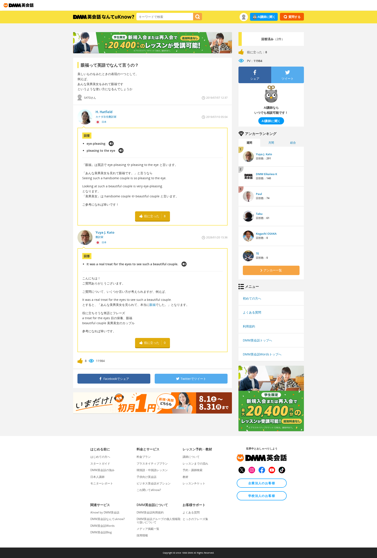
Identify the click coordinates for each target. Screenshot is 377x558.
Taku (259, 214)
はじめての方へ (100, 457)
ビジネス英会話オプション (154, 483)
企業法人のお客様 (261, 483)
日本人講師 (97, 477)
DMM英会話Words (102, 526)
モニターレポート (101, 483)
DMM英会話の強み (102, 470)
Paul (259, 194)
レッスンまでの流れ (195, 463)
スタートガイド (100, 463)
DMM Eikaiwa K (266, 174)
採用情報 (142, 535)
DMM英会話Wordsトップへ (262, 354)
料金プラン (144, 457)
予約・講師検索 (192, 470)
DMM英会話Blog (101, 532)
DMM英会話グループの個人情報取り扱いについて (159, 520)
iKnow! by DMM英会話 (104, 512)
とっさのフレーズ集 (195, 519)
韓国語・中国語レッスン (152, 470)
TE (257, 253)
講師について (191, 457)
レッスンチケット (194, 483)
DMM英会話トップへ (257, 340)
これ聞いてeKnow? (149, 490)
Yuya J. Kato (264, 154)
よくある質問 (252, 312)
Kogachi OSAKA (266, 234)
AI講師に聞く (266, 17)
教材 (185, 477)
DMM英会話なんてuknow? (107, 519)
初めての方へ (252, 298)
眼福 (152, 305)
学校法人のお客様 (261, 496)
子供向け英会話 (146, 477)
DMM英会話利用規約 (150, 512)
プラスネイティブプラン (152, 463)
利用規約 (249, 326)
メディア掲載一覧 (148, 529)
